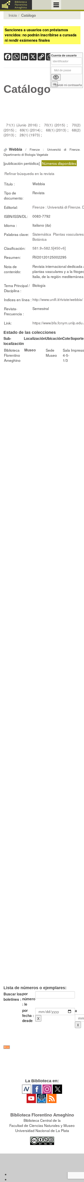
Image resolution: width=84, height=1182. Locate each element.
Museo (30, 350)
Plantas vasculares (68, 234)
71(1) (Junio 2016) (22, 124)
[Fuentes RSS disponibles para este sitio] (42, 1047)
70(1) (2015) (55, 124)
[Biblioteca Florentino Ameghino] (16, 5)
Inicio (13, 15)
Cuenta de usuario (64, 55)
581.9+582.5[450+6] (49, 247)
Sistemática (41, 234)
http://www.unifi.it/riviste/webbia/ (57, 299)
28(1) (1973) (30, 134)
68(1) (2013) (56, 129)
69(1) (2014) (30, 129)
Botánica (39, 239)
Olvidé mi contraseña (68, 85)
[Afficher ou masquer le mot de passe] (56, 77)
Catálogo (27, 89)
